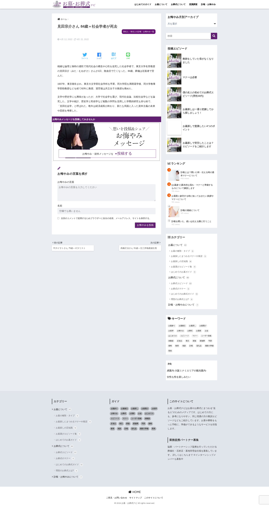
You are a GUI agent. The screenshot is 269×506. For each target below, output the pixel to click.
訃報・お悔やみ (208, 4)
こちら (185, 455)
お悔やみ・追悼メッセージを (107, 154)
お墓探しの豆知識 (181, 261)
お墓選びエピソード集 (183, 266)
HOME (136, 492)
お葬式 (190, 331)
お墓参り (171, 326)
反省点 (179, 341)
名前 (59, 205)
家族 (194, 341)
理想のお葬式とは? (181, 299)
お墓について (161, 4)
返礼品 (198, 346)
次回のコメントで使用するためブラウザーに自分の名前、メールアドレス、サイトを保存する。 (106, 218)
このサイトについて (153, 498)
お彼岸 (170, 331)
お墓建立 (182, 326)
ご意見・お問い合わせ (116, 498)
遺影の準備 (209, 346)
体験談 (170, 341)
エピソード (184, 336)
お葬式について (178, 4)
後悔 (170, 346)
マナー (195, 336)
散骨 (177, 346)
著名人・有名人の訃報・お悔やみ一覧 (138, 32)
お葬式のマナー (180, 288)
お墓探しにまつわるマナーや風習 (188, 256)
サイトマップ (135, 498)
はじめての (172, 336)
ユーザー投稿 (206, 336)
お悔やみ (180, 331)
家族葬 (202, 341)
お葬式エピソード (181, 283)
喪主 (187, 341)
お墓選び (203, 326)
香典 (170, 351)
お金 (206, 331)
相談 (184, 346)
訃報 (191, 346)
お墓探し (192, 326)
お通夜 (198, 331)
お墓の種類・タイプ (182, 251)
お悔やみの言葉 (65, 182)
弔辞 (210, 341)
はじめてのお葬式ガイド (184, 294)
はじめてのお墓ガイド (183, 272)
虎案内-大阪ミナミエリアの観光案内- (187, 370)
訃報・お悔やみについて (183, 304)
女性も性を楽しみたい (179, 377)
